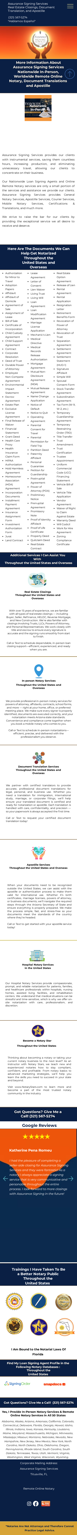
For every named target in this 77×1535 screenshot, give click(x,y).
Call (9, 643)
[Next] (71, 1178)
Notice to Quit (39, 412)
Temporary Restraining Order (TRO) (64, 428)
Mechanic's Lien (41, 334)
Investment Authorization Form (13, 528)
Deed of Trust (13, 360)
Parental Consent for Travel (38, 429)
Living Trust (38, 293)
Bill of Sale (11, 320)
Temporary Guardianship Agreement (65, 416)
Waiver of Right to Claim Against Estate (66, 512)
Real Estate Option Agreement (64, 277)
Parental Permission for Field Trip (39, 441)
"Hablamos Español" (22, 21)
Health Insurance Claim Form (12, 452)
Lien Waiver (38, 289)
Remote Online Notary (38, 1488)
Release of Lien (66, 285)
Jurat (8, 536)
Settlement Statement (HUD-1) (64, 360)
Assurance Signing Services (28, 4)
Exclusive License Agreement (12, 412)
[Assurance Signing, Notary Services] (35, 1503)
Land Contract (14, 540)
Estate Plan (12, 404)
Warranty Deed (66, 520)
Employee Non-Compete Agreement (14, 376)
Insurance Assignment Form (13, 516)
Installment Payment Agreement (12, 504)
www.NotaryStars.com (27, 1086)
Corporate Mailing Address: (39, 1463)
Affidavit (10, 293)
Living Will (37, 297)
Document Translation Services (38, 766)
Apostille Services (38, 864)
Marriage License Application (38, 326)
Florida (37, 1354)
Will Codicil (63, 524)
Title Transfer (64, 436)
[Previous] (5, 1178)
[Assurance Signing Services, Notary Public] (29, 1503)
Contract (10, 349)
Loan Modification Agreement (38, 314)
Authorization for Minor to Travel (13, 277)
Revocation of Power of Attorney (65, 324)
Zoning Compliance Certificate (64, 540)
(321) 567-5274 (17, 17)
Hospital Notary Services (38, 964)
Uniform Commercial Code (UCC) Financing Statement (64, 472)
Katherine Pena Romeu (30, 1150)
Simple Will (63, 376)
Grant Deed (12, 436)
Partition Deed (40, 449)
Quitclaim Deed (40, 540)
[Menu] (70, 6)
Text (18, 643)
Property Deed (40, 536)
